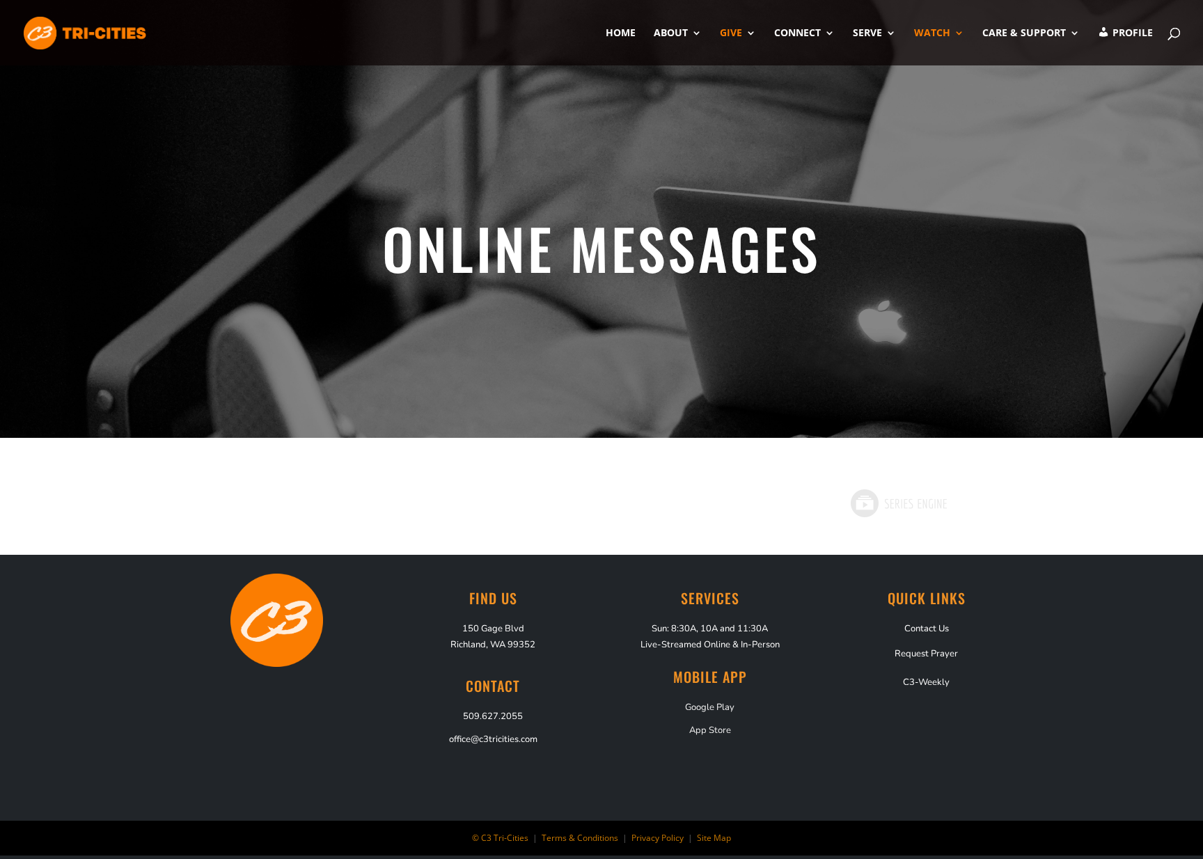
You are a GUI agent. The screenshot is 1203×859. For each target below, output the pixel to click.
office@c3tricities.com (493, 740)
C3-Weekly (926, 682)
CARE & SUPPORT (1024, 33)
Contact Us (926, 628)
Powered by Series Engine (898, 503)
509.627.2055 (493, 716)
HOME (621, 33)
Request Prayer (926, 653)
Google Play (709, 707)
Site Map (714, 838)
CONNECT (797, 33)
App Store (710, 730)
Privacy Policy (656, 838)
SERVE (867, 33)
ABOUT (671, 33)
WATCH (932, 33)
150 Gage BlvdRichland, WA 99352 (492, 636)
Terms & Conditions (580, 838)
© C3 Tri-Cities (500, 838)
